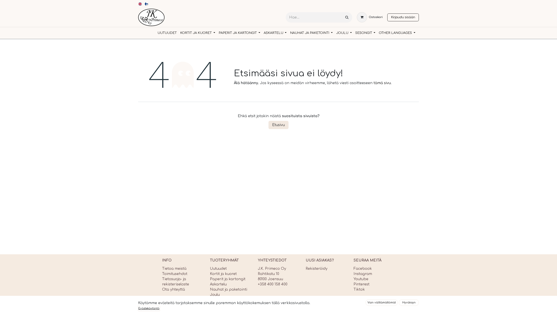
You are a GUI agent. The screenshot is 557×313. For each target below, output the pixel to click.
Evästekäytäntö (148, 308)
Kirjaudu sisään (403, 17)
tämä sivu (382, 83)
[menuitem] (140, 4)
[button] (382, 302)
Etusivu (278, 125)
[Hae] (347, 17)
